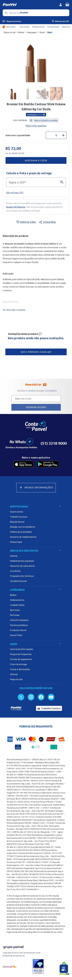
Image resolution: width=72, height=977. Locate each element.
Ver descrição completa (14, 309)
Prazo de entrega (18, 664)
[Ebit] (38, 966)
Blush (49, 32)
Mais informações (36, 125)
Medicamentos (17, 599)
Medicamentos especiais (22, 560)
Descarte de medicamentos (23, 536)
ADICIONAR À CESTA (36, 160)
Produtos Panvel (18, 630)
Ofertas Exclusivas (38, 27)
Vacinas (13, 555)
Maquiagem (32, 32)
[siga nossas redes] (21, 696)
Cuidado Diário (17, 604)
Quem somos (16, 511)
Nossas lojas (16, 541)
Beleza (21, 32)
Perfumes (14, 615)
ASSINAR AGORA (36, 407)
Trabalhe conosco (18, 516)
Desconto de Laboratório (22, 565)
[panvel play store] (47, 464)
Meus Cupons (10, 27)
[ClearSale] (10, 966)
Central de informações (21, 649)
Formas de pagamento (21, 659)
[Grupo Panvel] (13, 946)
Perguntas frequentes (20, 654)
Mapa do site (16, 679)
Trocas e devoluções (20, 669)
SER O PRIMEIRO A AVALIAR (36, 351)
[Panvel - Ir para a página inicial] (30, 4)
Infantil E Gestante (19, 620)
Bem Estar (15, 610)
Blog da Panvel (17, 521)
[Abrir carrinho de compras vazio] (67, 4)
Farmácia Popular (18, 580)
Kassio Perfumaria (15, 206)
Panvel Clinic (16, 635)
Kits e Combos (24, 27)
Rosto (42, 32)
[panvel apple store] (23, 464)
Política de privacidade (21, 531)
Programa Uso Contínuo (22, 575)
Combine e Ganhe (53, 27)
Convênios (15, 570)
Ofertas (14, 674)
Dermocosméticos (19, 625)
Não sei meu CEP (14, 192)
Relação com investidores (22, 526)
